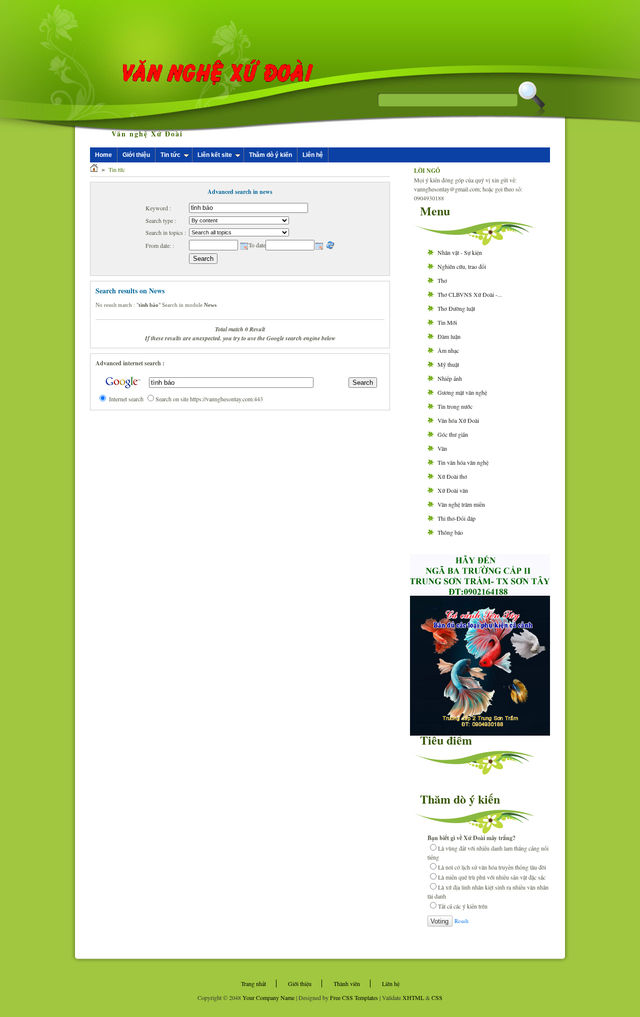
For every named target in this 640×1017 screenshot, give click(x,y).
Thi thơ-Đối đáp (457, 518)
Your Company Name (268, 998)
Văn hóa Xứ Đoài (458, 420)
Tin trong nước (455, 406)
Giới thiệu (136, 154)
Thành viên (347, 984)
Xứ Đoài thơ (452, 476)
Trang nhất (253, 984)
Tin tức (170, 154)
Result (461, 921)
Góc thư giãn (453, 434)
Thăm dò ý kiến (270, 154)
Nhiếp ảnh (450, 378)
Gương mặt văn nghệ (462, 392)
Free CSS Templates (354, 998)
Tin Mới (447, 322)
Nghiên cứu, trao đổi (462, 266)
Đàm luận (449, 336)
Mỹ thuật (448, 364)
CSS (437, 998)
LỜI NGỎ (427, 170)
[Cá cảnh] (480, 733)
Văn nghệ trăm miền (461, 504)
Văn (442, 448)
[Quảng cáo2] (480, 592)
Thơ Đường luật (456, 308)
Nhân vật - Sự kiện (460, 252)
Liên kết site (215, 154)
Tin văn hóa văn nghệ (463, 462)
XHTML (413, 998)
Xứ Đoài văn (453, 490)
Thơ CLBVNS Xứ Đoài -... (470, 294)
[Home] (94, 169)
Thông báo (450, 532)
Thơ (442, 280)
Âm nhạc (448, 350)
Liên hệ (312, 154)
